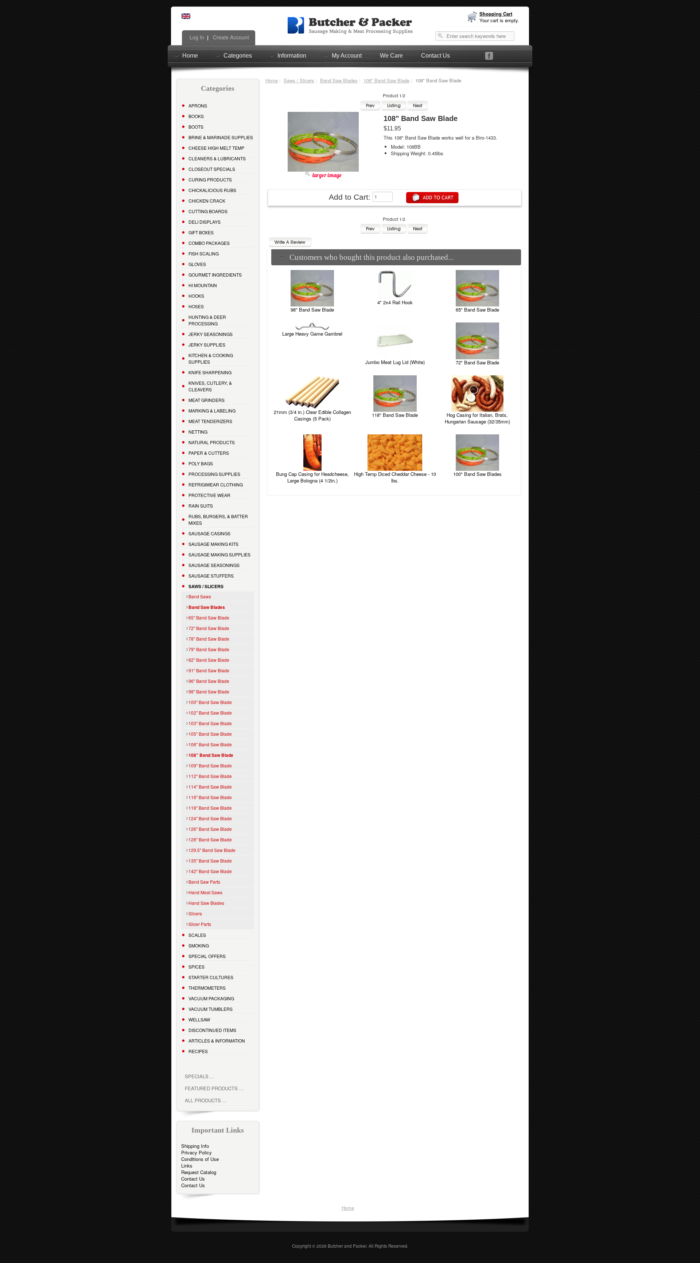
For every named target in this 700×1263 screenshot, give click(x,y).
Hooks (196, 296)
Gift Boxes (201, 232)
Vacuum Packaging (211, 998)
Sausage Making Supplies (219, 554)
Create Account (230, 37)
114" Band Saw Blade (210, 786)
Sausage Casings (209, 533)
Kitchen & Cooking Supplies (210, 358)
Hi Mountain (202, 285)
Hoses (196, 306)
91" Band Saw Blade (208, 670)
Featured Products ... (214, 1088)
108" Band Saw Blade (386, 80)
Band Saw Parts (204, 882)
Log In (196, 37)
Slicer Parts (199, 924)
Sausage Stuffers (211, 575)
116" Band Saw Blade (210, 797)
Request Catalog (198, 1172)
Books (196, 116)
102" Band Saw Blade (210, 712)
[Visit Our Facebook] (489, 56)
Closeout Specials (211, 169)
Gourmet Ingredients (215, 274)
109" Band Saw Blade (210, 765)
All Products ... (206, 1100)
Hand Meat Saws (205, 892)
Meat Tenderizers (210, 421)
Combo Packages (209, 243)
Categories (237, 55)
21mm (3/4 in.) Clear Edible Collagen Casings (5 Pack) (312, 415)
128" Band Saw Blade (210, 839)
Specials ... (199, 1076)
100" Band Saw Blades (477, 473)
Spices (196, 966)
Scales (197, 935)
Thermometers (207, 988)
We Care (391, 55)
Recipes (198, 1051)
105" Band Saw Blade (210, 734)
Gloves (197, 264)
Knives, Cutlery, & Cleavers (210, 386)
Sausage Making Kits (213, 544)
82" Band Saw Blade (208, 660)
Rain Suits (200, 506)
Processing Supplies (214, 474)
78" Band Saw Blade (208, 639)
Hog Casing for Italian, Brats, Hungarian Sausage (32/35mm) (477, 418)
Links (186, 1165)
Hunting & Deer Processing (207, 320)
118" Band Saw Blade (210, 808)
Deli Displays (204, 222)
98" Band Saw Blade (208, 691)
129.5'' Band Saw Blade (212, 850)
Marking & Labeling (212, 410)
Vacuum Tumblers (210, 1009)
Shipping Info (195, 1145)
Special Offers (207, 956)
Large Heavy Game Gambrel (312, 333)
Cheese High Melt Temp (216, 148)
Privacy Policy (196, 1152)
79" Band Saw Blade (208, 649)
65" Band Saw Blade (208, 617)
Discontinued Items (212, 1030)
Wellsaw (199, 1019)
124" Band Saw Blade (210, 818)
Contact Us (435, 55)
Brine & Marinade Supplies (220, 137)
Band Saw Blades (339, 80)
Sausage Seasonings (214, 565)
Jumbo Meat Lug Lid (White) (395, 362)
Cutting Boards (208, 211)
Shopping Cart (495, 13)
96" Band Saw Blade (208, 681)
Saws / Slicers (299, 80)
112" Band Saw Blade (210, 776)
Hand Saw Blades (206, 903)
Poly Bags (200, 463)
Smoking (198, 945)
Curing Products (210, 179)
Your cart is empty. (499, 20)
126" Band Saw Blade (210, 829)
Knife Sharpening (210, 372)
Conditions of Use (200, 1159)
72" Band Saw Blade (208, 628)
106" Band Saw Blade (210, 744)
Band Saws (199, 596)
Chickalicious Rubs (212, 190)
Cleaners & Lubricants (217, 158)
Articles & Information (216, 1040)
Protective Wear (209, 495)
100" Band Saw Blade (210, 702)
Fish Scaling (203, 253)
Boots (195, 127)
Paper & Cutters (208, 453)
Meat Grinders (206, 400)
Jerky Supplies (206, 344)
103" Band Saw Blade (210, 723)
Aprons (197, 105)
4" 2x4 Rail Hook (395, 302)
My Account (347, 55)
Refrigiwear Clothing (215, 484)
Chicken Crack (206, 201)
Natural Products (211, 442)
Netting (197, 432)
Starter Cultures (210, 977)
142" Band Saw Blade (210, 871)
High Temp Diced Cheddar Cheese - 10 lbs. (395, 477)
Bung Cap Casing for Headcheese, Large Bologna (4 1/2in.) (312, 477)
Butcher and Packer (347, 1246)
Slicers (195, 913)
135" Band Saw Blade (210, 860)
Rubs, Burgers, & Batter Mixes (218, 519)
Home (190, 55)
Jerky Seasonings (210, 334)
